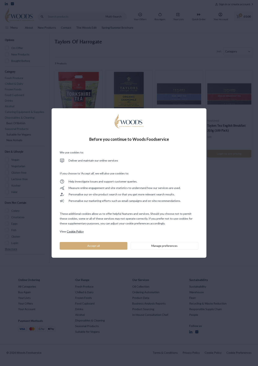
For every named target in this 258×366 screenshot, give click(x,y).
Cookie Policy (75, 231)
